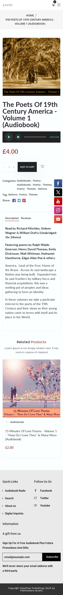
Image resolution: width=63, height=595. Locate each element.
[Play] (9, 137)
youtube (45, 505)
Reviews (26, 218)
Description (12, 218)
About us (10, 506)
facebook (46, 490)
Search (9, 498)
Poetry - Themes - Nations (32, 188)
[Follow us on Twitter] (19, 200)
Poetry (23, 194)
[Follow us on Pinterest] (24, 200)
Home (30, 15)
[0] (53, 5)
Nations (12, 194)
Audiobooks (17, 422)
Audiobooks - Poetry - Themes (34, 184)
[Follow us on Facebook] (14, 200)
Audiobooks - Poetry (29, 180)
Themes (33, 194)
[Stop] (18, 137)
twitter (44, 498)
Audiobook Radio (15, 490)
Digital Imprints (14, 513)
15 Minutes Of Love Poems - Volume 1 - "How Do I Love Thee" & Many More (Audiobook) (31, 435)
